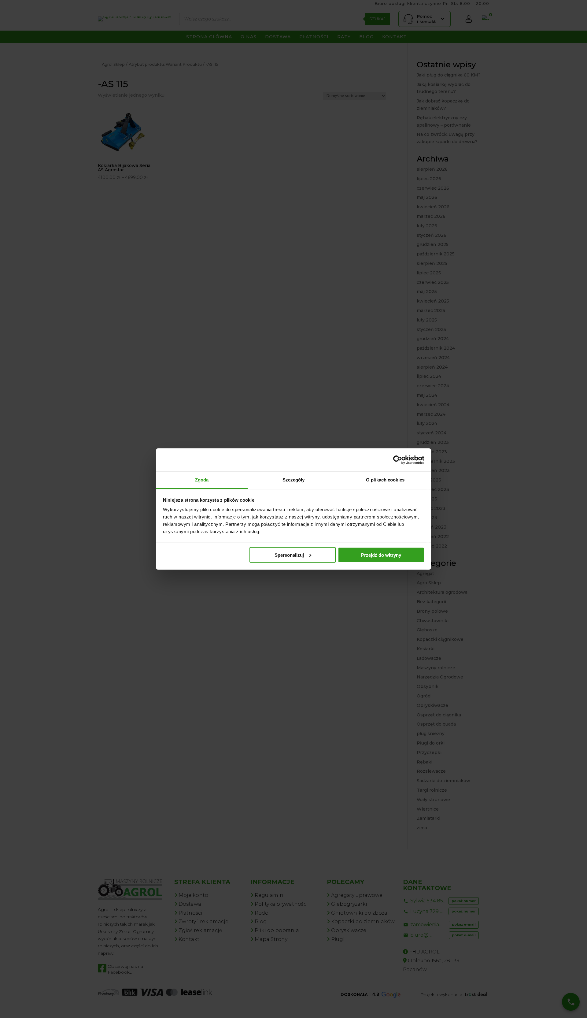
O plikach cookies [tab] (385, 479)
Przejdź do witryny (381, 554)
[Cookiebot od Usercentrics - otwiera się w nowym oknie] (397, 459)
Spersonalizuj (289, 554)
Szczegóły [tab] (293, 479)
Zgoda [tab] (202, 479)
